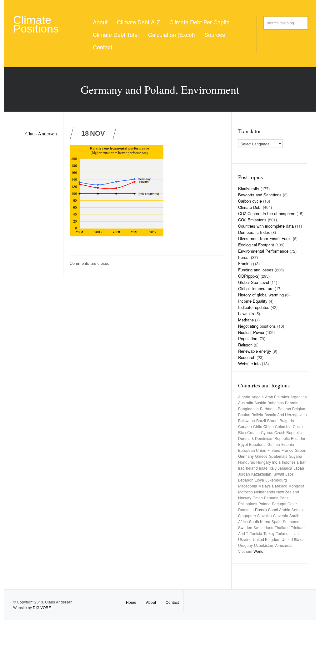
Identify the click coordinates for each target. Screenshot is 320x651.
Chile (257, 426)
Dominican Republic (272, 438)
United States (293, 539)
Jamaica (285, 468)
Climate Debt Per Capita (199, 22)
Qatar (292, 503)
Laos (289, 474)
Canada (245, 426)
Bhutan (244, 414)
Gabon (300, 450)
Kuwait (278, 474)
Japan (298, 468)
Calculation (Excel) (171, 34)
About (100, 22)
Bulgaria (287, 420)
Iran (303, 462)
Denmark (246, 438)
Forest (244, 257)
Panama (271, 497)
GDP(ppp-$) (248, 276)
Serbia (297, 509)
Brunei (272, 420)
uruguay (245, 545)
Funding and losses (255, 270)
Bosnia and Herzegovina (285, 414)
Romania (246, 509)
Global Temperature (255, 288)
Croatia (253, 432)
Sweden (245, 527)
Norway (244, 497)
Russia (261, 509)
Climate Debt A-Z (138, 22)
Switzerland (263, 527)
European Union (252, 450)
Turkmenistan (287, 533)
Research (246, 357)
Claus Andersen (41, 133)
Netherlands (264, 491)
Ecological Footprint (256, 245)
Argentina (298, 396)
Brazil (261, 420)
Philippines (247, 503)
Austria (260, 402)
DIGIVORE (42, 607)
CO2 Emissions (252, 220)
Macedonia (247, 485)
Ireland (252, 468)
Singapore (247, 515)
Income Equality (253, 301)
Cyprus (267, 432)
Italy (273, 468)
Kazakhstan (261, 474)
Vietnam (245, 551)
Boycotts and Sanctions (260, 195)
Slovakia (264, 515)
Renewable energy (254, 351)
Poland (264, 503)
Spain (277, 521)
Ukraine (245, 539)
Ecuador (298, 438)
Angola (258, 396)
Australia (245, 402)
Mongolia (296, 485)
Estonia (287, 444)
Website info (249, 363)
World (258, 551)
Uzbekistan (263, 545)
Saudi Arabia (279, 509)
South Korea (259, 521)
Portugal (279, 503)
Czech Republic (288, 432)
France (287, 450)
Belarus (284, 408)
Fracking (246, 263)
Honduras (246, 462)
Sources (214, 34)
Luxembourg (276, 479)
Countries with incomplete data (266, 226)
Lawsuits (246, 313)
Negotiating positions (257, 326)
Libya (259, 479)
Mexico (281, 485)
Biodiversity (248, 188)
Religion (245, 345)
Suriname (291, 521)
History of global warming (261, 295)
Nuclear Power (251, 332)
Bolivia (257, 414)
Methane (246, 320)
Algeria (244, 396)
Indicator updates (253, 307)
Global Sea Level (253, 282)
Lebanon (245, 479)
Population (247, 338)
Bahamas (276, 402)
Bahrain (291, 402)
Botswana (246, 420)
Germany (246, 456)
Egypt (243, 444)
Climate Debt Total (116, 34)
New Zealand (287, 491)
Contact (102, 47)
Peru (284, 497)
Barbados (268, 408)
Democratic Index (254, 232)
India (276, 462)
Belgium (299, 408)
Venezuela (283, 545)
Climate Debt (250, 207)
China (268, 426)
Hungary (263, 462)
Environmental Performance (263, 251)
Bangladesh (248, 408)
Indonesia (290, 462)
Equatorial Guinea (264, 444)
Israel (263, 468)
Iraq (241, 468)
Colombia (283, 426)
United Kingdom (266, 539)
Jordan (244, 474)
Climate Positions (36, 24)
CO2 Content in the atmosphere (266, 213)
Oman (257, 497)
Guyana (295, 456)
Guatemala (278, 456)
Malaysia (266, 485)
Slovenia (280, 515)
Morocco (245, 491)
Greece (261, 456)
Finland (274, 450)
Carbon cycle (250, 201)
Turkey (269, 533)
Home (131, 602)
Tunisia (256, 533)
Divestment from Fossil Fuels (265, 238)
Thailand (282, 527)
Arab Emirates (277, 396)
